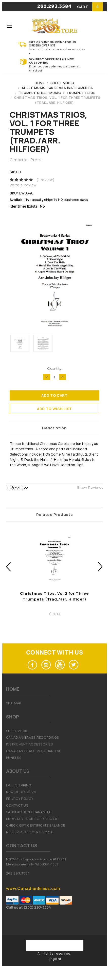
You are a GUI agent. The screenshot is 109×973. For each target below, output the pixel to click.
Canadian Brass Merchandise (33, 751)
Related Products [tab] (54, 514)
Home (40, 83)
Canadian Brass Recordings (32, 737)
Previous (8, 566)
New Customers (21, 792)
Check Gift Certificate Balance (35, 825)
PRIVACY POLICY (20, 798)
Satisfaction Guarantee (28, 812)
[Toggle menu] (9, 25)
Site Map (13, 703)
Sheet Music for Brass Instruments (57, 87)
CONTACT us (17, 805)
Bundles (14, 757)
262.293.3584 (54, 7)
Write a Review (23, 185)
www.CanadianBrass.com (33, 888)
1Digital (54, 958)
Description (54, 428)
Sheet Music (62, 83)
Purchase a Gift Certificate (32, 818)
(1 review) (46, 179)
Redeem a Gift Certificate (29, 832)
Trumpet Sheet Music (40, 92)
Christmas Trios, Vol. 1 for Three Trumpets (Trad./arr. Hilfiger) (57, 100)
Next (100, 566)
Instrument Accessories (29, 744)
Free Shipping (18, 785)
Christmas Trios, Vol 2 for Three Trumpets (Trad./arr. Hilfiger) (54, 596)
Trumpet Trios (81, 92)
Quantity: (54, 368)
